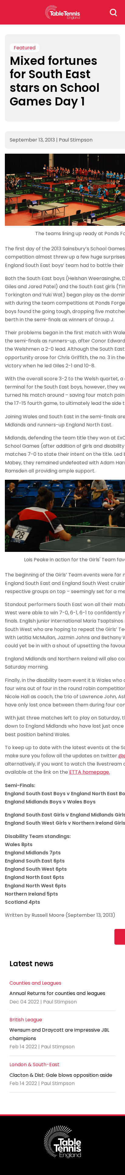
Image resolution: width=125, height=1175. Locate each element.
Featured (24, 47)
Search (113, 12)
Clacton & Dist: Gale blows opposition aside (60, 1075)
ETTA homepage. (89, 772)
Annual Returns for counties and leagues (57, 993)
